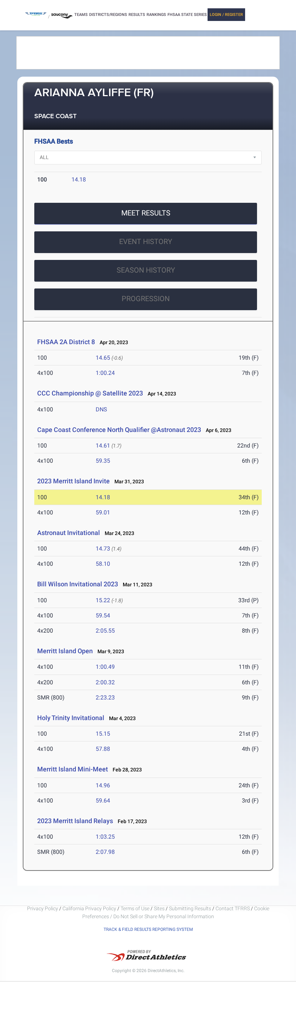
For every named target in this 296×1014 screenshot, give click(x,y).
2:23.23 (105, 697)
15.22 (103, 600)
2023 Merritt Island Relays (75, 821)
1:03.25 (105, 836)
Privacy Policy (42, 908)
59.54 (103, 615)
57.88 (103, 748)
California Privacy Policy (89, 908)
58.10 (103, 563)
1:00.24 (105, 372)
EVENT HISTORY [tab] (145, 241)
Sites (159, 908)
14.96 (103, 785)
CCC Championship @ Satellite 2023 (90, 393)
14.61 (103, 445)
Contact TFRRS (233, 908)
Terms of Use (135, 908)
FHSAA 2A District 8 (66, 342)
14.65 (103, 357)
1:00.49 (105, 666)
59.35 (103, 460)
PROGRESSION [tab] (146, 298)
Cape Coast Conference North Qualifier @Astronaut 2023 (119, 429)
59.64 (103, 800)
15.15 (103, 733)
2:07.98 (105, 851)
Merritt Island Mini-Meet (72, 769)
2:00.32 (105, 682)
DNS (101, 409)
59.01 (103, 512)
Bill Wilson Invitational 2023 (77, 584)
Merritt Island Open (65, 651)
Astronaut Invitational (68, 532)
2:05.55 (105, 630)
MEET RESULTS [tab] (145, 213)
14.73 (103, 548)
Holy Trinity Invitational (70, 718)
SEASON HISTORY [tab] (146, 270)
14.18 (78, 179)
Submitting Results (190, 908)
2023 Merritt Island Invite (74, 481)
